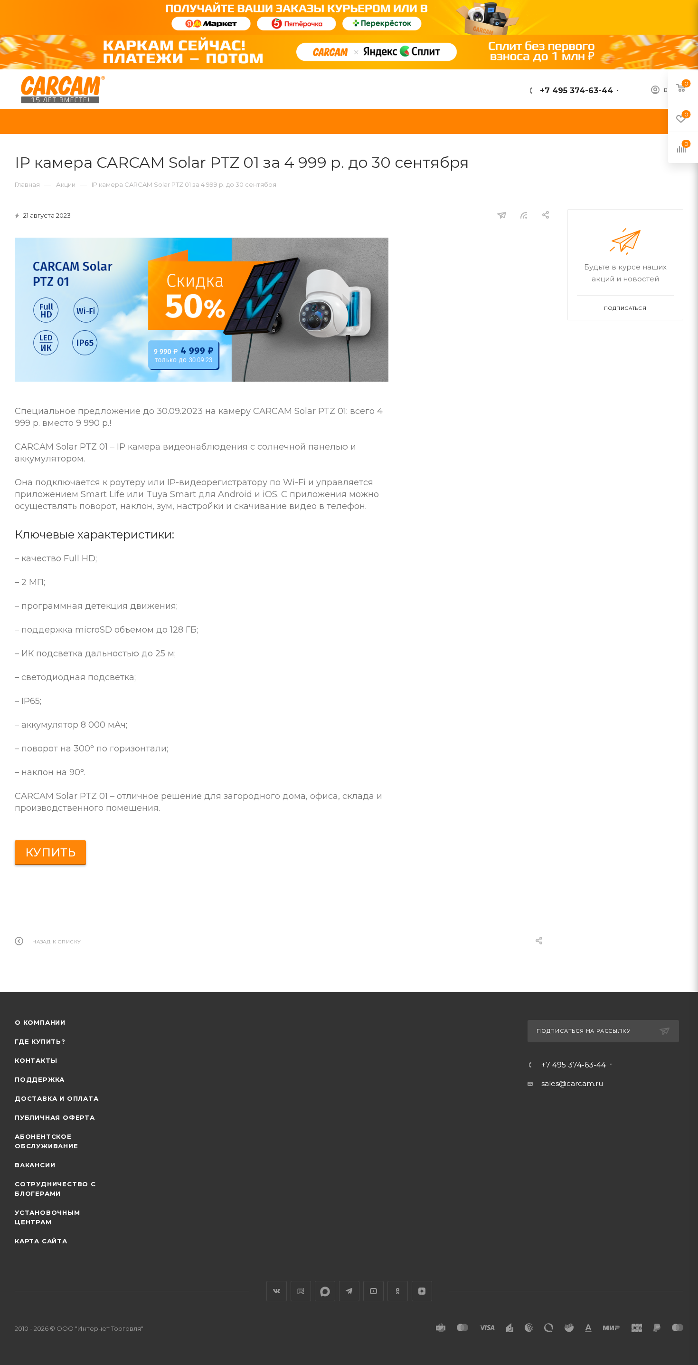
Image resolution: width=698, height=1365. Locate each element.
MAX (325, 1291)
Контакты (36, 1060)
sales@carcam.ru (572, 1083)
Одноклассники (397, 1291)
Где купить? (40, 1041)
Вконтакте (276, 1291)
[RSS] (523, 215)
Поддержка (40, 1079)
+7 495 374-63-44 (575, 90)
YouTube (373, 1291)
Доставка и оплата (57, 1098)
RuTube (301, 1291)
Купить (50, 852)
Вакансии (35, 1165)
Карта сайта (41, 1241)
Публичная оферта (55, 1117)
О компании (40, 1022)
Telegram (349, 1291)
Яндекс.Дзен (422, 1291)
